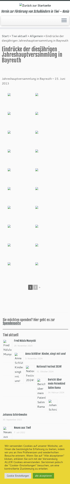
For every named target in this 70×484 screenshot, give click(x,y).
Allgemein (36, 36)
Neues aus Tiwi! (22, 427)
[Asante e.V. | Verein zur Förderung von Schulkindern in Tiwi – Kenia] (35, 5)
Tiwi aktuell (19, 36)
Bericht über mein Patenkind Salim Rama (56, 383)
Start (5, 36)
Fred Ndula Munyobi (25, 340)
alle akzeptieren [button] (43, 475)
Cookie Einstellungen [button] (18, 475)
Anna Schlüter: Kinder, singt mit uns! (45, 353)
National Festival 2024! (49, 366)
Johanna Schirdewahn (15, 414)
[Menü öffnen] (64, 21)
